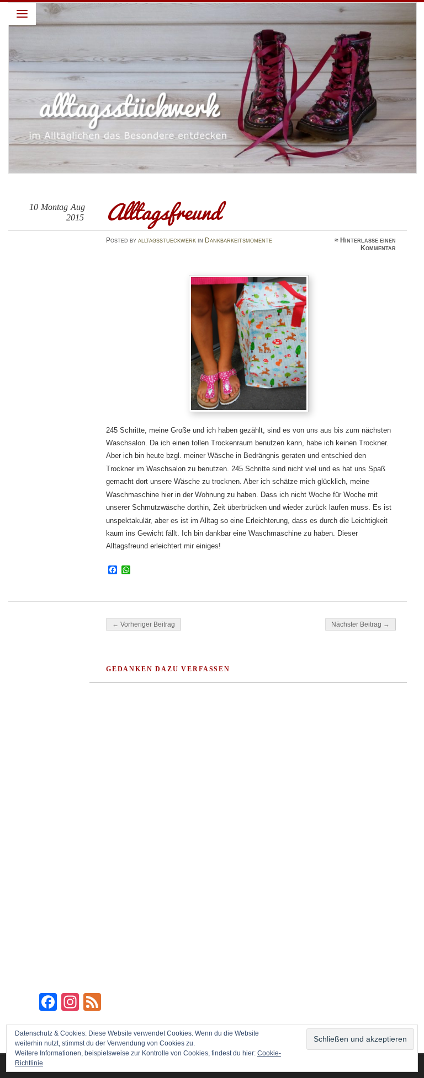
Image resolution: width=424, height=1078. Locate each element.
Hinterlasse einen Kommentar (368, 244)
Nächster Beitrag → (360, 624)
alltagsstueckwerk (167, 240)
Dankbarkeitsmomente (238, 240)
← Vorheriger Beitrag (143, 624)
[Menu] (22, 14)
